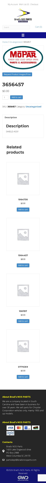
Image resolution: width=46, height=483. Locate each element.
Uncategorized (15, 42)
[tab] (23, 117)
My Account (13, 4)
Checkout (34, 4)
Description (11, 117)
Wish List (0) (24, 4)
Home (5, 42)
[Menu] (23, 35)
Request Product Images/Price (17, 74)
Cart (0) (38, 26)
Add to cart (16, 97)
